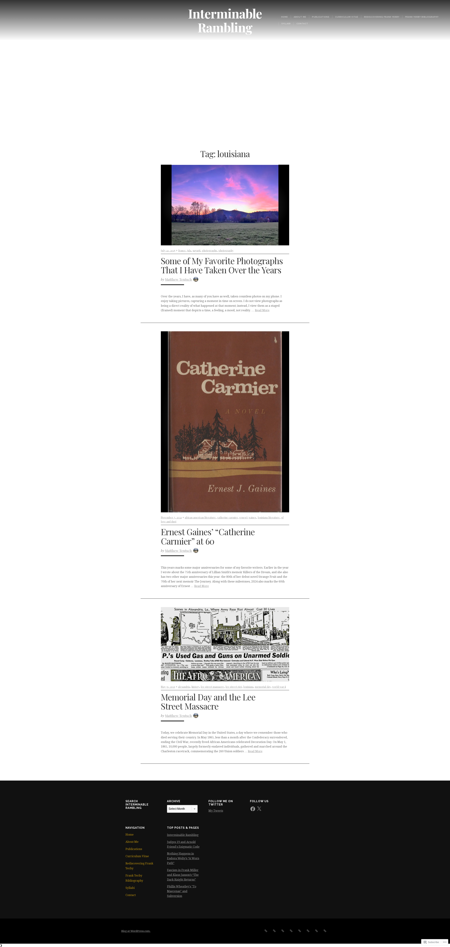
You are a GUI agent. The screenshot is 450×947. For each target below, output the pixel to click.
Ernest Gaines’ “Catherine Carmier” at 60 (208, 536)
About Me (300, 17)
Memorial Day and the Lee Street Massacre (208, 701)
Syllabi (286, 23)
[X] (259, 809)
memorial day (263, 686)
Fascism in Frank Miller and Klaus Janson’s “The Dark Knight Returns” (183, 874)
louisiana (248, 686)
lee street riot (234, 686)
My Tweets (215, 810)
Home (284, 17)
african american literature (200, 517)
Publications (320, 17)
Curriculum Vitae (346, 17)
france (182, 250)
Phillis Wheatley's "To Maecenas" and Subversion (181, 891)
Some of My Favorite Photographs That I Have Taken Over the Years (222, 265)
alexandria (184, 686)
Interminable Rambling (225, 20)
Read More (262, 310)
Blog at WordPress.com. (135, 931)
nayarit (196, 250)
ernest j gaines (247, 517)
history (195, 686)
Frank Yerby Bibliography (422, 17)
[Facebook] (253, 809)
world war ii (279, 686)
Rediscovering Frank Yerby (381, 17)
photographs (209, 250)
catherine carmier (227, 517)
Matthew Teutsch (178, 279)
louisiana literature (269, 517)
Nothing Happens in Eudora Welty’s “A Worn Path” (183, 858)
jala (189, 250)
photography (225, 250)
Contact (302, 23)
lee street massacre (212, 686)
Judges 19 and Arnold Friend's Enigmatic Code (183, 844)
